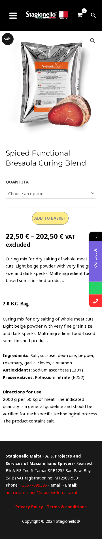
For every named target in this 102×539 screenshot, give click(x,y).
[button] (93, 15)
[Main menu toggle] (13, 15)
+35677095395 (33, 485)
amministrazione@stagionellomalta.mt (42, 492)
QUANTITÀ (17, 182)
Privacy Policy (29, 506)
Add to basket (50, 218)
